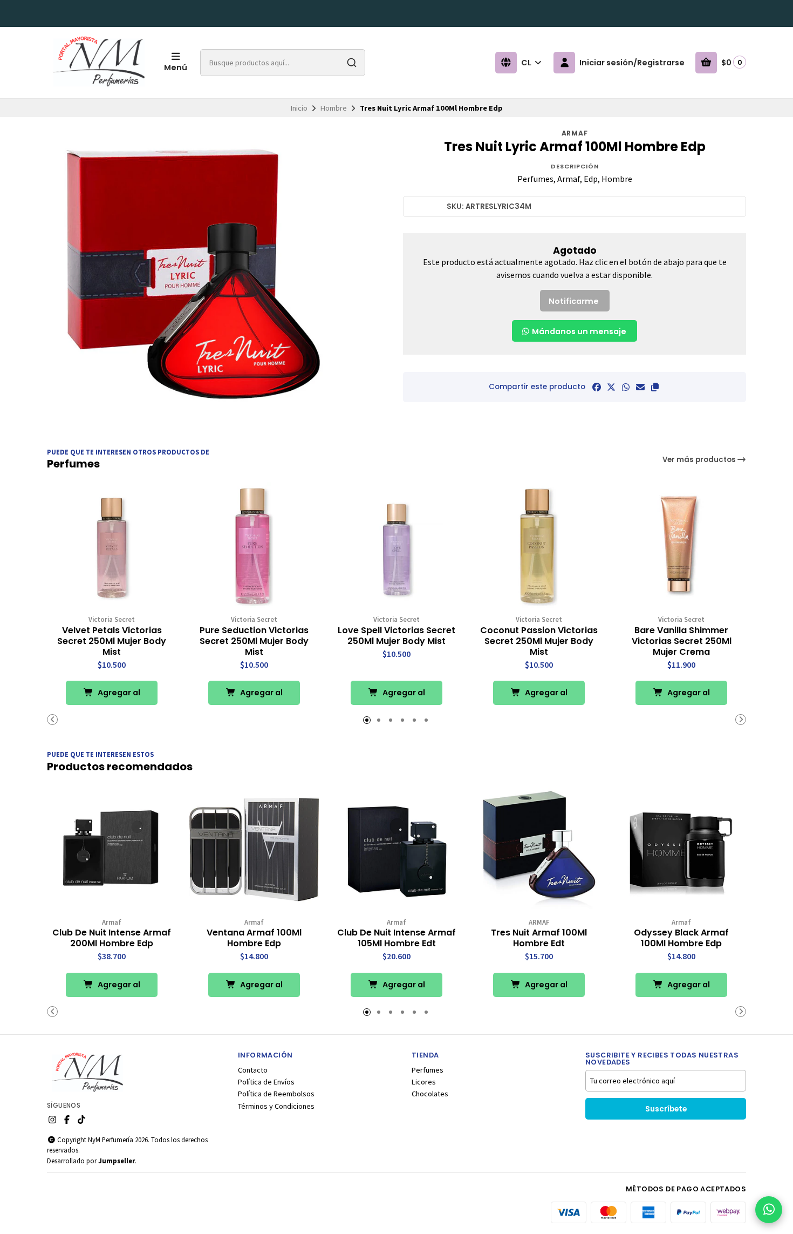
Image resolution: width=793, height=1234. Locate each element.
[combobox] (282, 62)
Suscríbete (666, 1109)
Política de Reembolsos (276, 1093)
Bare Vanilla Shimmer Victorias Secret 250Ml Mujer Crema (682, 641)
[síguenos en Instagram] (52, 1119)
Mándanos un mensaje (578, 331)
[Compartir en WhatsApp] (625, 387)
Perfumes (427, 1070)
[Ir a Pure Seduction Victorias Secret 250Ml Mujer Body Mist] (254, 547)
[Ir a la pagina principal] (99, 63)
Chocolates (430, 1093)
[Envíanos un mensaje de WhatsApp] (768, 1209)
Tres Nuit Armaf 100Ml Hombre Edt (539, 938)
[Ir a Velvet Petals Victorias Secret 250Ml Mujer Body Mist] (111, 547)
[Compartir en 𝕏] (611, 387)
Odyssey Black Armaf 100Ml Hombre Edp (681, 938)
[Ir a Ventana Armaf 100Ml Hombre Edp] (254, 849)
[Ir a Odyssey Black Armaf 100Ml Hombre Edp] (681, 849)
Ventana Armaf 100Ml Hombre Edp (254, 938)
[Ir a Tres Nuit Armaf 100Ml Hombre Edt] (539, 849)
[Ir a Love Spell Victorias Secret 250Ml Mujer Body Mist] (396, 547)
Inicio (299, 108)
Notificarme (574, 301)
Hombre (333, 108)
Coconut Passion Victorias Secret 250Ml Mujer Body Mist (539, 641)
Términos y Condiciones (276, 1106)
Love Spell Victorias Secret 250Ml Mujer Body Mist (396, 636)
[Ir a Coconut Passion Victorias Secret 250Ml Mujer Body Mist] (539, 547)
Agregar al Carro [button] (118, 696)
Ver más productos (699, 459)
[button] (655, 387)
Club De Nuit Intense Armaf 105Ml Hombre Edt (396, 938)
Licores (424, 1082)
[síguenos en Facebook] (66, 1119)
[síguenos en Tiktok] (81, 1119)
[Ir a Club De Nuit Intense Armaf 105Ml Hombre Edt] (396, 849)
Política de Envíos (266, 1082)
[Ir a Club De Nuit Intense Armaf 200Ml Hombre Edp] (111, 849)
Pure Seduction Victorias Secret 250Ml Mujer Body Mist (254, 641)
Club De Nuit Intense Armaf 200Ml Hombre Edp (111, 938)
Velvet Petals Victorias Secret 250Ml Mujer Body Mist (111, 641)
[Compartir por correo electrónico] (640, 387)
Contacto (253, 1070)
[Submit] (351, 62)
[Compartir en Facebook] (596, 387)
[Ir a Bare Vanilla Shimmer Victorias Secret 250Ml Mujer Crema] (681, 547)
